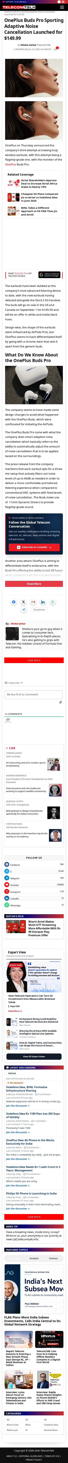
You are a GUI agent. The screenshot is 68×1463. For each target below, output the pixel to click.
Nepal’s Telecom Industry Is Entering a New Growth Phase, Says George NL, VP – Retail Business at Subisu (18, 1358)
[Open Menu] (62, 7)
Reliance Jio (12, 1430)
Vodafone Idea (51, 1424)
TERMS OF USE (52, 1456)
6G (8, 1419)
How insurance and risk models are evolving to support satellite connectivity (26, 790)
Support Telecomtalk (16, 2)
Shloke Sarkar (28, 44)
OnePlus (10, 164)
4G (45, 1419)
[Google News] (39, 609)
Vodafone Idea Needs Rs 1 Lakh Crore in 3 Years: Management (33, 1168)
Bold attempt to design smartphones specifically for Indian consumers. (24, 812)
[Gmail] (33, 602)
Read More (34, 584)
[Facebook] (13, 602)
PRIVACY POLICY (34, 1459)
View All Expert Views (34, 1056)
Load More (34, 660)
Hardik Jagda (14, 752)
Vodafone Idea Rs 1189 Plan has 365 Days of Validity (33, 1115)
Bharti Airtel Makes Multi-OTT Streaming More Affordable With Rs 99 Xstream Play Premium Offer (44, 928)
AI (26, 1430)
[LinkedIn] (43, 602)
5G (26, 1419)
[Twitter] (23, 602)
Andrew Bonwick (16, 775)
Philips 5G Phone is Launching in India (31, 1193)
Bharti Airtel (12, 1424)
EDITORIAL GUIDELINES (30, 1456)
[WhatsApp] (52, 602)
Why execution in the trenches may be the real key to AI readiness (27, 835)
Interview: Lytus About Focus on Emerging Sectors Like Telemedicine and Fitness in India (19, 1398)
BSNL (28, 1424)
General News (50, 1430)
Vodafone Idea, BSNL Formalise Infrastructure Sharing (26, 1088)
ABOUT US (11, 1456)
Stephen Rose (14, 823)
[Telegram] (23, 609)
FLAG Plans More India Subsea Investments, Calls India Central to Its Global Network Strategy (32, 1320)
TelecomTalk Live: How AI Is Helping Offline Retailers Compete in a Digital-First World (48, 1357)
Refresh (12, 1073)
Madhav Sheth (14, 801)
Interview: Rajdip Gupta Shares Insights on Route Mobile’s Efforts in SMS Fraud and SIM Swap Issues (49, 1398)
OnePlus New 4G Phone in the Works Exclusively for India (30, 1142)
